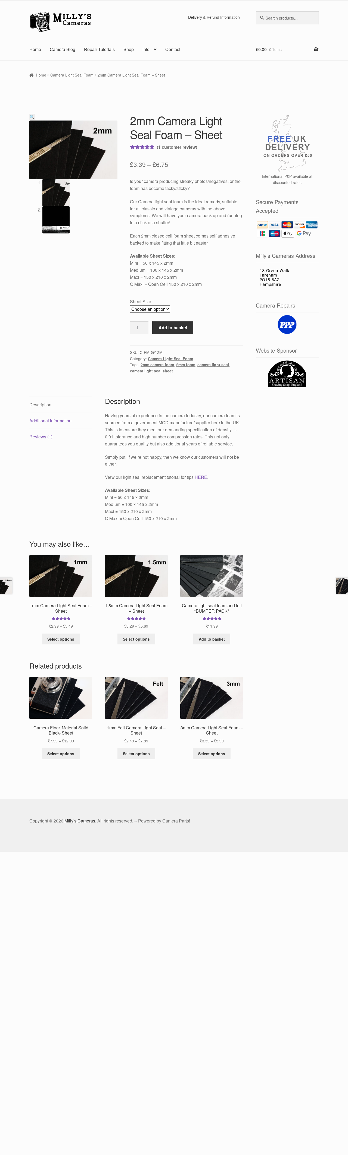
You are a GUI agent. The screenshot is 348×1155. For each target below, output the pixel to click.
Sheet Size (140, 301)
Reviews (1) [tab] (40, 436)
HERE (201, 477)
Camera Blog (62, 49)
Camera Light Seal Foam (72, 75)
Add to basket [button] (212, 639)
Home (35, 49)
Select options (60, 639)
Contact (172, 49)
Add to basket (173, 327)
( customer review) (177, 147)
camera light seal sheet (151, 371)
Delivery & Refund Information (214, 17)
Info (146, 49)
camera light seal (213, 364)
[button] (32, 117)
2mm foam (185, 364)
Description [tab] (40, 404)
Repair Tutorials (99, 49)
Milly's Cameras (79, 821)
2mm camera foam (157, 364)
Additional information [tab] (50, 420)
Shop (128, 49)
